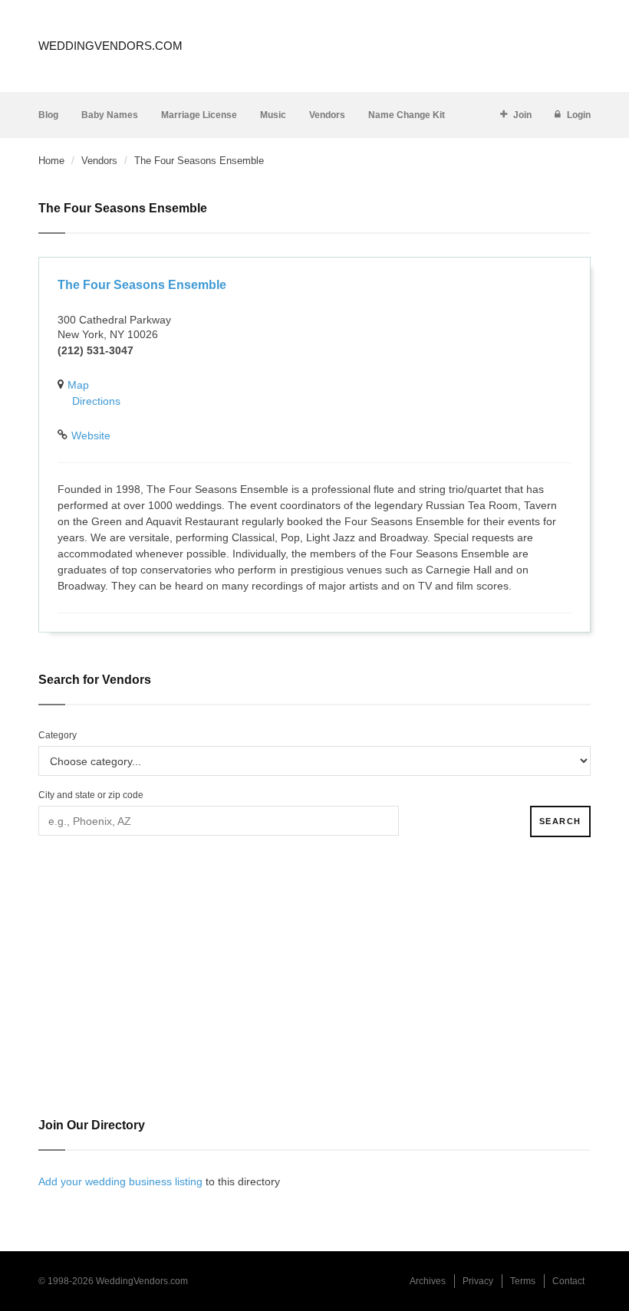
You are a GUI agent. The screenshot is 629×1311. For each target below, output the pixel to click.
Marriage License (199, 115)
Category (57, 735)
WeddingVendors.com (110, 45)
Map (78, 385)
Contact (568, 1281)
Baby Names (109, 115)
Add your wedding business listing (120, 1181)
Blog (48, 115)
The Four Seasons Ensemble (142, 284)
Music (273, 115)
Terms (522, 1281)
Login (579, 115)
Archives (428, 1281)
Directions (96, 401)
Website (90, 435)
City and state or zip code (90, 795)
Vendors (327, 115)
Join (522, 115)
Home (51, 160)
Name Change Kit (406, 115)
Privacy (478, 1281)
